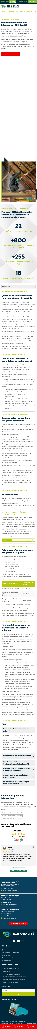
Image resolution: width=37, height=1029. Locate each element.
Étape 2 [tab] (17, 540)
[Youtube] (18, 941)
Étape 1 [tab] (6, 540)
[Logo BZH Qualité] (10, 6)
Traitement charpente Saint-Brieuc (13, 813)
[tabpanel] (18, 524)
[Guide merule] (18, 1010)
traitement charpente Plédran (12, 815)
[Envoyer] (18, 994)
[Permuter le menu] (34, 6)
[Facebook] (14, 941)
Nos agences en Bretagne (10, 952)
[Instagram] (23, 941)
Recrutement (6, 960)
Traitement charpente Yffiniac (12, 818)
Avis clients (6, 955)
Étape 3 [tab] (27, 540)
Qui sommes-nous (8, 950)
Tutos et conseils (7, 958)
